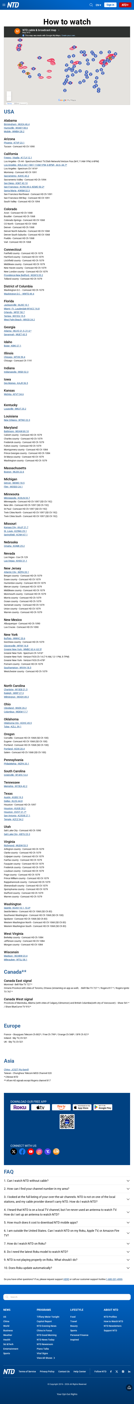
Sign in (110, 4)
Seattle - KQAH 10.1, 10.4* (17, 908)
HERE (66, 1279)
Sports (6, 1353)
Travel (73, 1321)
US (4, 1316)
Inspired (74, 1339)
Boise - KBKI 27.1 (12, 345)
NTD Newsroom (45, 1344)
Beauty (74, 1326)
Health (6, 1339)
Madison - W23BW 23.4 (15, 956)
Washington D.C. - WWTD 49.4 (19, 293)
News (6, 1309)
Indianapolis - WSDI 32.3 (16, 372)
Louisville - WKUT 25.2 (15, 408)
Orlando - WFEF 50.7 (14, 312)
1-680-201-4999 (114, 1279)
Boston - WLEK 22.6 (14, 472)
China (6, 1321)
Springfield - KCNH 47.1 (16, 534)
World (6, 1326)
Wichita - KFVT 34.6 (14, 394)
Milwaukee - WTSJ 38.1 (15, 959)
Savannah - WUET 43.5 (15, 334)
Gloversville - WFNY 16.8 (16, 645)
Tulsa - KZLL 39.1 (12, 726)
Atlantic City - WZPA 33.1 (16, 572)
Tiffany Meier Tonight (48, 1316)
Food (72, 1316)
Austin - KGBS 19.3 (13, 797)
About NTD (111, 1309)
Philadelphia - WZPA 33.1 (16, 763)
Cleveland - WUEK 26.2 (15, 708)
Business (8, 1330)
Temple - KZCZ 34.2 (13, 819)
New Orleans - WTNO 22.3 (17, 420)
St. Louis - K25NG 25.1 (15, 531)
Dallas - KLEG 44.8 (13, 801)
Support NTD (110, 1330)
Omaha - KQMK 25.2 (14, 546)
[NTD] (9, 1371)
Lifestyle (76, 1309)
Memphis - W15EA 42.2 (15, 786)
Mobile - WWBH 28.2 (14, 131)
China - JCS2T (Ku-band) (16, 1069)
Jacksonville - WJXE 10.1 (16, 305)
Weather (7, 1335)
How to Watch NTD (113, 1321)
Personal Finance (79, 1335)
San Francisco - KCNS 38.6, (18, 187)
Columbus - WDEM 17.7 (16, 711)
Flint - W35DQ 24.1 (13, 486)
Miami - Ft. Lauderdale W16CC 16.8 (22, 308)
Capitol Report (44, 1321)
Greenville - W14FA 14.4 (16, 775)
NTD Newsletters (112, 1326)
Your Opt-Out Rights (67, 1394)
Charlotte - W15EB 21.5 (15, 689)
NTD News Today (45, 1339)
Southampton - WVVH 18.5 (17, 667)
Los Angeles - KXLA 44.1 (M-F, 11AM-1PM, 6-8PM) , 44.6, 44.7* (35, 165)
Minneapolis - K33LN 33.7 (17, 498)
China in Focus (44, 1330)
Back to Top (129, 1387)
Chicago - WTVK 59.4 (14, 357)
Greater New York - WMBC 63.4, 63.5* (23, 649)
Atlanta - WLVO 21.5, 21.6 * (17, 331)
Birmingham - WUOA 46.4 (17, 124)
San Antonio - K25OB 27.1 (17, 815)
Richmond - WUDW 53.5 (16, 845)
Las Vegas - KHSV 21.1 (15, 561)
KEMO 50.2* (38, 187)
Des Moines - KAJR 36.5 (16, 383)
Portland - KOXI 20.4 (14, 748)
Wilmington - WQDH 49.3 (16, 697)
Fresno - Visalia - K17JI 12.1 (18, 157)
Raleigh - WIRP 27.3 (14, 693)
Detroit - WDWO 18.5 (14, 483)
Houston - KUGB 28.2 (14, 808)
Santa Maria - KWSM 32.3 (17, 190)
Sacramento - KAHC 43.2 (16, 176)
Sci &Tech (8, 1344)
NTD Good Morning (47, 1335)
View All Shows (44, 1358)
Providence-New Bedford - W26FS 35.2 (23, 275)
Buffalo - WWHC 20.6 (14, 638)
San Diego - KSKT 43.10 (16, 183)
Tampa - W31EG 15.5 (14, 316)
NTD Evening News (46, 1326)
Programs (44, 1309)
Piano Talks (43, 1348)
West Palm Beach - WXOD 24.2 (19, 319)
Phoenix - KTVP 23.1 (14, 142)
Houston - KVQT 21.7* (15, 812)
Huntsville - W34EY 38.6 (16, 128)
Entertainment (10, 1348)
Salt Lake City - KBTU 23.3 (17, 834)
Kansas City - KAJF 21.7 (16, 527)
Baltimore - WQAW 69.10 (16, 431)
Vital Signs (42, 1353)
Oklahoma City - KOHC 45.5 (18, 723)
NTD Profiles (110, 1316)
